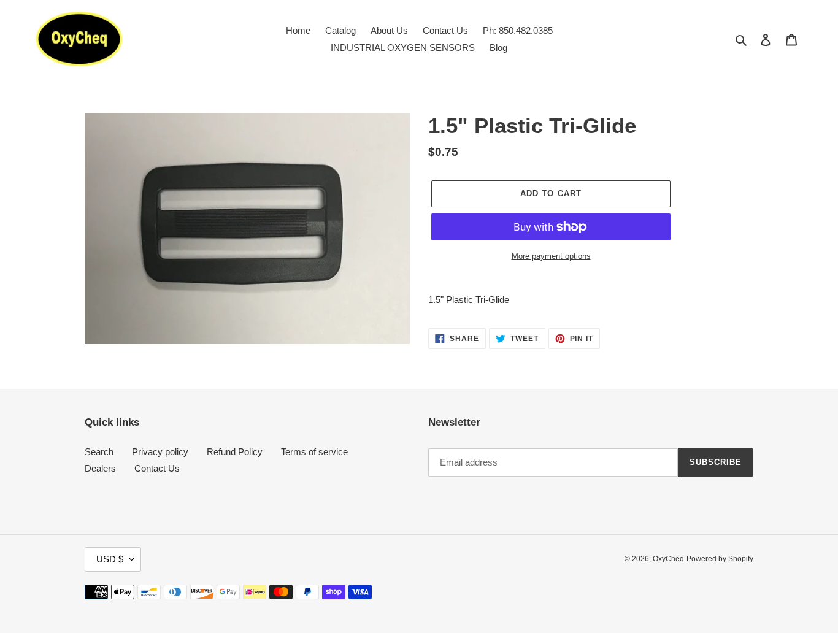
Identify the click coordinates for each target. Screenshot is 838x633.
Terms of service (314, 452)
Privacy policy (160, 452)
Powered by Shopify (719, 558)
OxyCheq (668, 558)
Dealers (100, 468)
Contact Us (157, 468)
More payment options (551, 256)
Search (99, 452)
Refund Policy (235, 452)
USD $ (109, 559)
